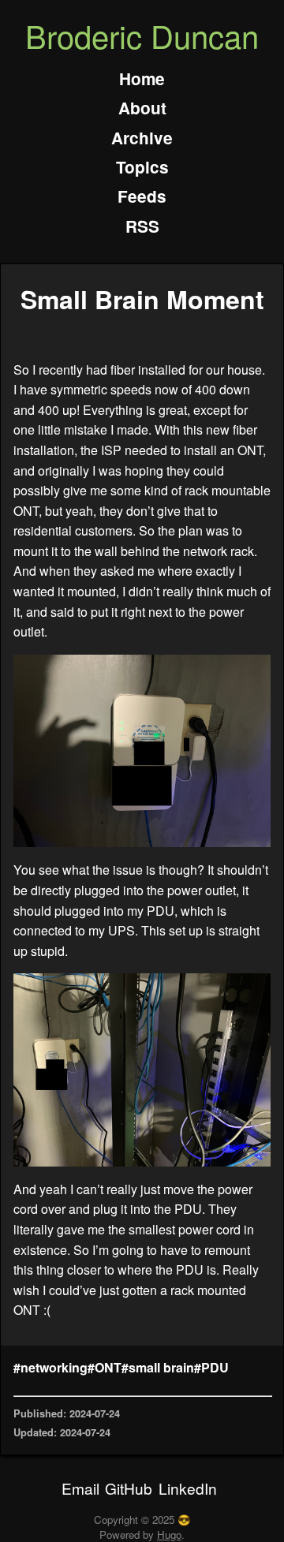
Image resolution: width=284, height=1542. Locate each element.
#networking (50, 1367)
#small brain (157, 1367)
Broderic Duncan (142, 35)
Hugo (169, 1534)
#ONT (104, 1367)
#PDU (211, 1367)
